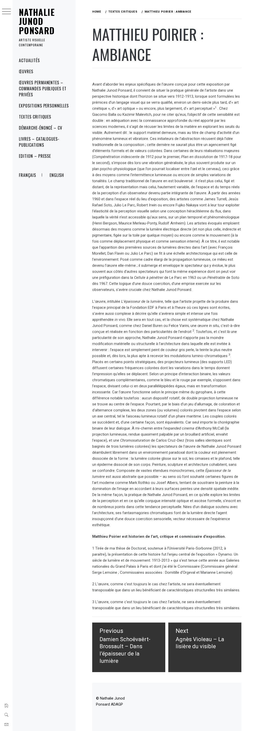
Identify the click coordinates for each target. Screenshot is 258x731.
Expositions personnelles (44, 106)
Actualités (29, 60)
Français (27, 175)
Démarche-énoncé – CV (40, 128)
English (57, 175)
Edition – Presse (35, 156)
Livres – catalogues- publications (39, 142)
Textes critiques (35, 117)
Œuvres (26, 71)
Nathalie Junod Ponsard (37, 21)
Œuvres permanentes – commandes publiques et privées (43, 89)
